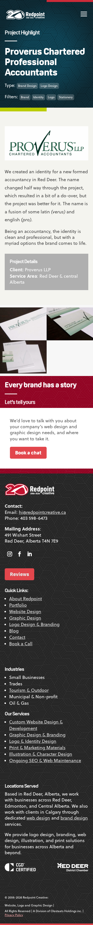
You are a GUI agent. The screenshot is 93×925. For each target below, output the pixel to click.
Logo (51, 97)
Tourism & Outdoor (29, 690)
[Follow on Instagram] (10, 554)
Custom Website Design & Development (36, 725)
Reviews (19, 574)
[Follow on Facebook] (20, 554)
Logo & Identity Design (32, 741)
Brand (25, 97)
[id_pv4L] (23, 339)
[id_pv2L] (23, 372)
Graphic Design (25, 618)
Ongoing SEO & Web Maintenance (45, 760)
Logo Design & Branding (34, 624)
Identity (38, 97)
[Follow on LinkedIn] (29, 554)
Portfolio (18, 605)
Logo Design (49, 86)
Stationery (66, 97)
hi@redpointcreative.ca (42, 512)
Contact (17, 637)
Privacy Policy (14, 915)
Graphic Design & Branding (37, 735)
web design (38, 818)
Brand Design (27, 86)
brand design (74, 818)
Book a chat (28, 452)
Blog (14, 631)
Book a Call (20, 644)
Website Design (25, 611)
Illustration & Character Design (40, 754)
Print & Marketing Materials (37, 748)
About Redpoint (25, 599)
